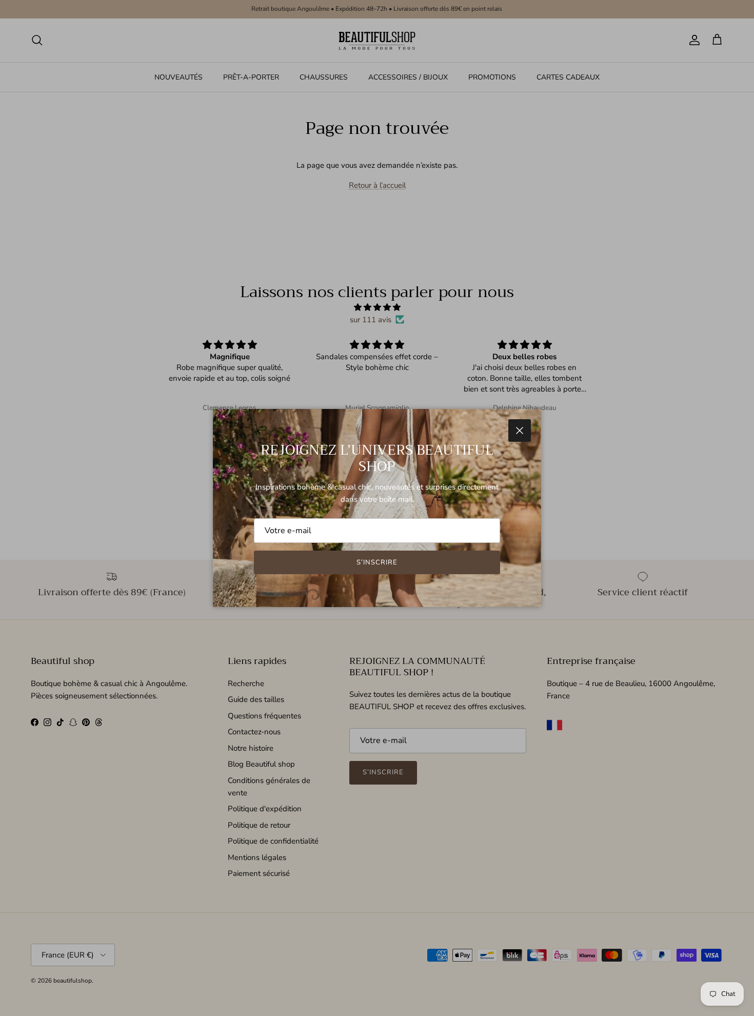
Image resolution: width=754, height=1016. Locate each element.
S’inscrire (377, 562)
